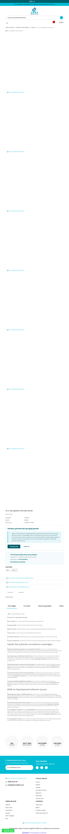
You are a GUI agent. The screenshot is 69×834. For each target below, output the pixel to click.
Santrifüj (38, 787)
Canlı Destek (8, 810)
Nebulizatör (39, 795)
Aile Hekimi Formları (41, 790)
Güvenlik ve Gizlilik (41, 810)
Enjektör (26, 518)
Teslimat (7, 805)
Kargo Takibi (8, 807)
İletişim (38, 807)
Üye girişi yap (14, 546)
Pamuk (38, 782)
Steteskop (38, 793)
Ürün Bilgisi (12, 606)
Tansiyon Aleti (39, 798)
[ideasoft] (25, 833)
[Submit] (30, 767)
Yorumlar (26, 606)
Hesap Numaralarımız (42, 813)
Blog (6, 818)
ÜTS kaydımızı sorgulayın (17, 562)
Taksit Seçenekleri (44, 606)
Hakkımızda (39, 805)
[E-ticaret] (34, 832)
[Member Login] (7, 23)
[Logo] (35, 11)
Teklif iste (27, 546)
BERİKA (26, 520)
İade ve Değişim (9, 816)
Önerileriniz (63, 606)
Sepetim (7, 813)
